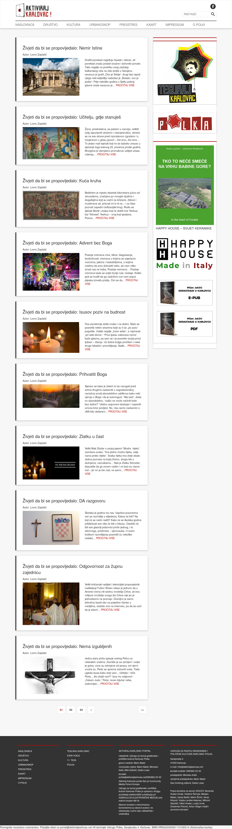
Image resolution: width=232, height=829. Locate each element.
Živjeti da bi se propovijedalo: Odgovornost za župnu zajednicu (73, 569)
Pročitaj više (125, 85)
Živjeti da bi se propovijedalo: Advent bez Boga (67, 242)
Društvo (50, 24)
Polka (70, 764)
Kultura (73, 24)
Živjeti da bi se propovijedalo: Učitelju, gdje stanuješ (72, 117)
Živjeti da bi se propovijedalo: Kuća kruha (62, 180)
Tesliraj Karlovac (78, 751)
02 (70, 709)
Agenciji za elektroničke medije (138, 797)
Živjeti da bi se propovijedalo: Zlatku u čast (63, 436)
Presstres (128, 24)
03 (81, 709)
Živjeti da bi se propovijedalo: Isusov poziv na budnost (74, 312)
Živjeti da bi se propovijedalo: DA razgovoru (64, 500)
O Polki (199, 24)
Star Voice (73, 755)
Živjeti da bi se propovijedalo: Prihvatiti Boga (65, 374)
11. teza (71, 760)
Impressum (174, 24)
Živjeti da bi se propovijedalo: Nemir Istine (62, 47)
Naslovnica (24, 24)
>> (142, 709)
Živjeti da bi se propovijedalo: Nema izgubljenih (67, 646)
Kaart (151, 24)
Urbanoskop (99, 24)
